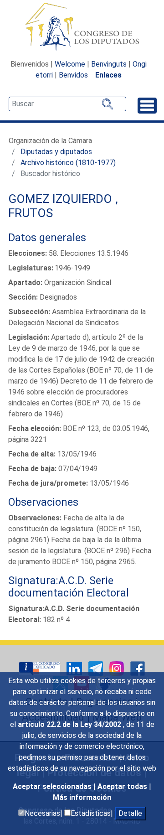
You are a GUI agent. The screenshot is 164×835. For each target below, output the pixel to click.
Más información (82, 797)
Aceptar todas (123, 786)
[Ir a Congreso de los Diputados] (82, 26)
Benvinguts (109, 64)
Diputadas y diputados (56, 151)
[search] (67, 104)
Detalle (130, 813)
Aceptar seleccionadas (53, 786)
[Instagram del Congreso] (117, 668)
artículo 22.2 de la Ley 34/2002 (70, 724)
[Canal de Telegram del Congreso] (96, 668)
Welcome (70, 64)
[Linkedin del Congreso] (75, 668)
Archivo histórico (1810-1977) (68, 162)
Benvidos (73, 75)
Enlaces (108, 75)
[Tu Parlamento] (40, 668)
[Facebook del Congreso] (137, 668)
